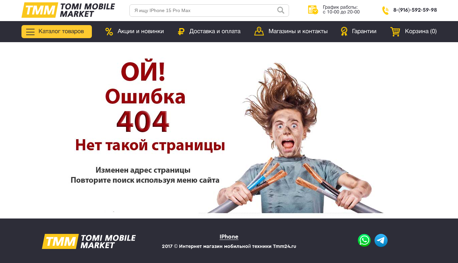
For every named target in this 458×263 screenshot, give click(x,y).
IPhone (229, 237)
